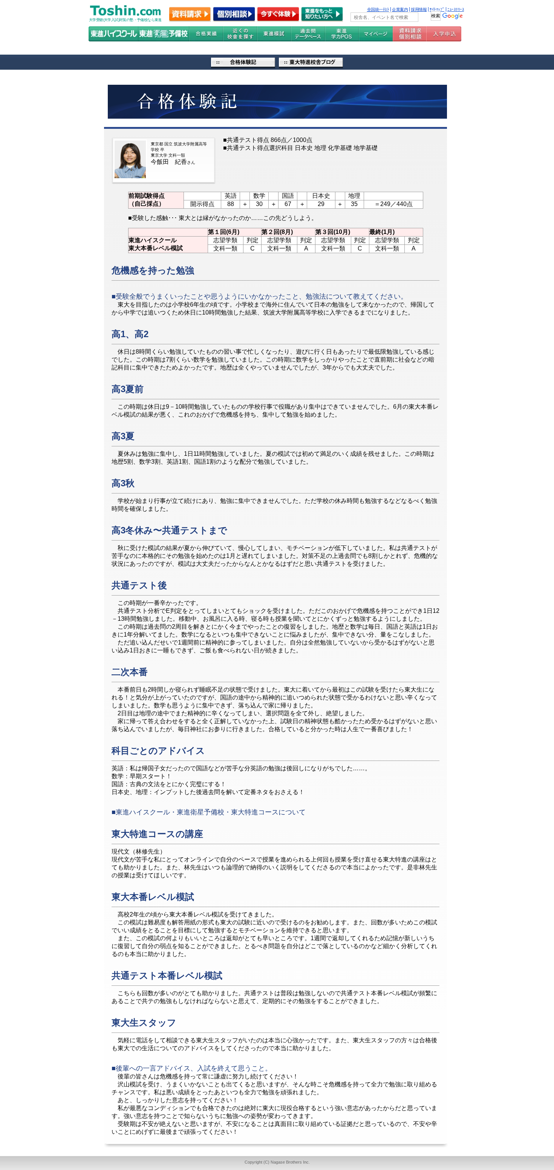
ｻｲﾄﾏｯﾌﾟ (437, 9)
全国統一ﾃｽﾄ (378, 9)
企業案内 (400, 9)
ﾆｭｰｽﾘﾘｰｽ (455, 9)
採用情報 (419, 9)
